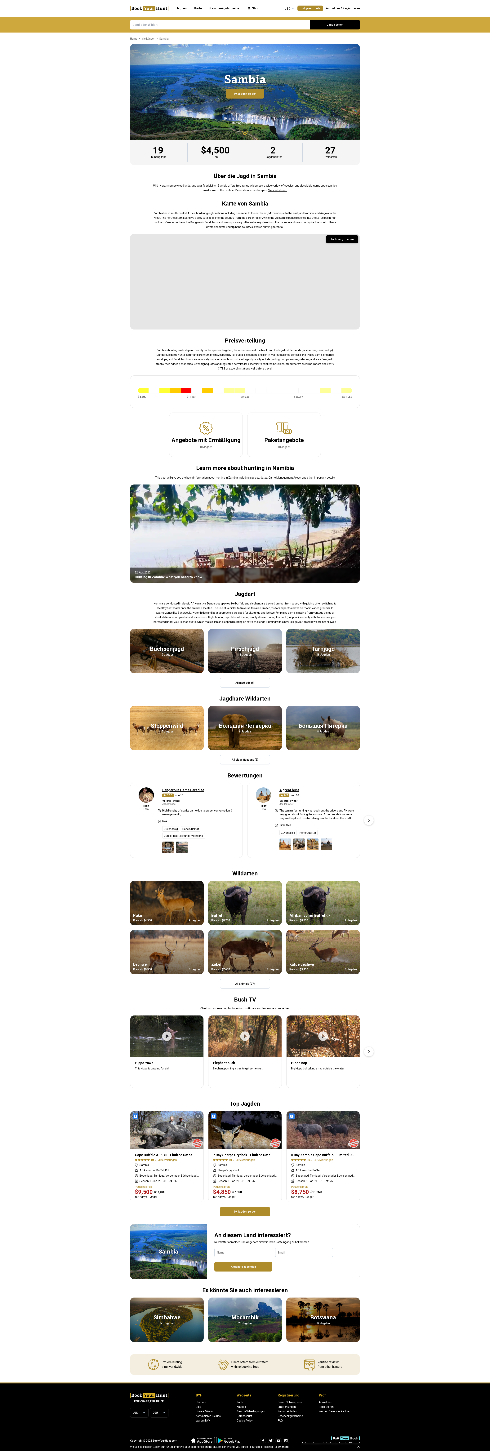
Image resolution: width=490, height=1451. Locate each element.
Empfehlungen (287, 1406)
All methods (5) (245, 682)
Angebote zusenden (243, 1266)
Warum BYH (203, 1420)
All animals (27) (245, 983)
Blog (198, 1406)
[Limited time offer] (136, 1116)
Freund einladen (287, 1411)
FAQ (280, 1420)
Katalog (241, 1406)
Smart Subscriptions (290, 1402)
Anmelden (333, 8)
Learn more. (282, 1446)
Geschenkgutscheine (290, 1416)
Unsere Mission (205, 1411)
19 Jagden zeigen (245, 93)
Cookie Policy (245, 1420)
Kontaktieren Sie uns (208, 1416)
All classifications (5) (245, 759)
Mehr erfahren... (277, 190)
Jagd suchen (335, 24)
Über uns (201, 1402)
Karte (240, 1402)
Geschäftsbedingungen (251, 1411)
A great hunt (289, 790)
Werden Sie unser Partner (334, 1411)
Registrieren (351, 8)
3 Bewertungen (167, 1159)
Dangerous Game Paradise (183, 790)
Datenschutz (244, 1416)
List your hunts (310, 8)
